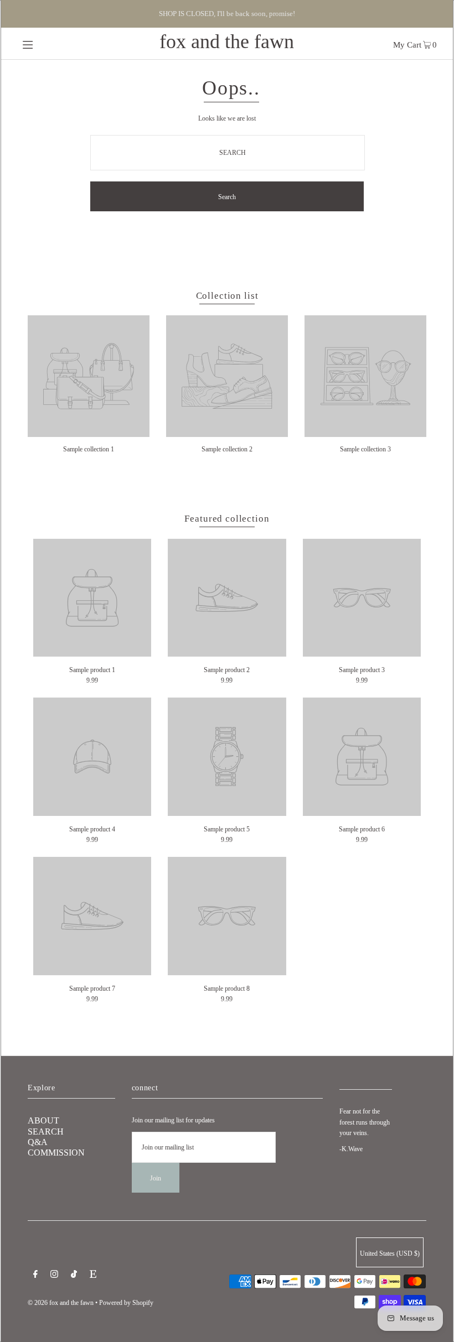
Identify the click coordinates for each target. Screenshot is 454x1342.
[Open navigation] (51, 44)
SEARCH (46, 1131)
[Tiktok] (74, 1275)
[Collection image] (88, 433)
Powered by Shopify (126, 1303)
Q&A (38, 1142)
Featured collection (226, 518)
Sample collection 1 (88, 449)
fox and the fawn (226, 41)
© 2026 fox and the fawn (61, 1303)
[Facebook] (35, 1275)
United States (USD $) (390, 1253)
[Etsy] (93, 1275)
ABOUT (43, 1120)
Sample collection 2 (227, 449)
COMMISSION (56, 1152)
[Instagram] (54, 1275)
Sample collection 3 (365, 449)
